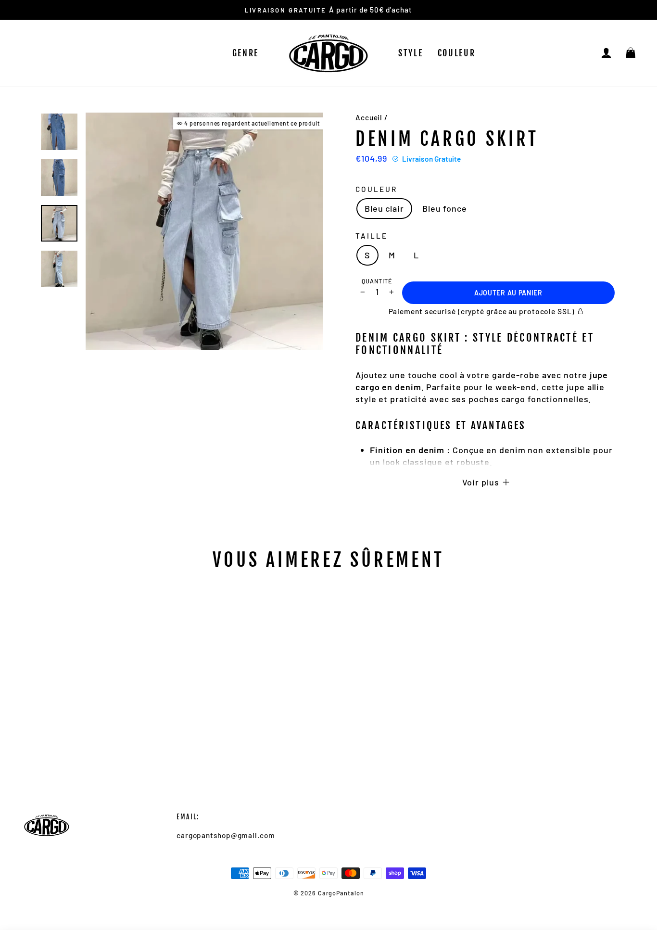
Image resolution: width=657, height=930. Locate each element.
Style (410, 53)
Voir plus (482, 482)
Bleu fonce (444, 208)
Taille (371, 235)
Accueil (368, 117)
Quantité (377, 281)
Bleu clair (384, 208)
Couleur (457, 53)
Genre (245, 53)
